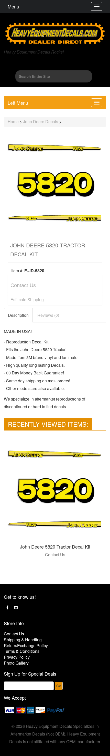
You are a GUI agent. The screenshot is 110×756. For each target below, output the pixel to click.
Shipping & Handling (23, 640)
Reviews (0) (48, 315)
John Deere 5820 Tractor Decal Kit (55, 546)
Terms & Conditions (21, 651)
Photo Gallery (16, 663)
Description (18, 315)
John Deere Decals (40, 121)
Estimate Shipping (27, 299)
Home (13, 121)
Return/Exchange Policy (26, 645)
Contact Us (23, 285)
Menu (13, 6)
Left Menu (18, 102)
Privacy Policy (17, 657)
